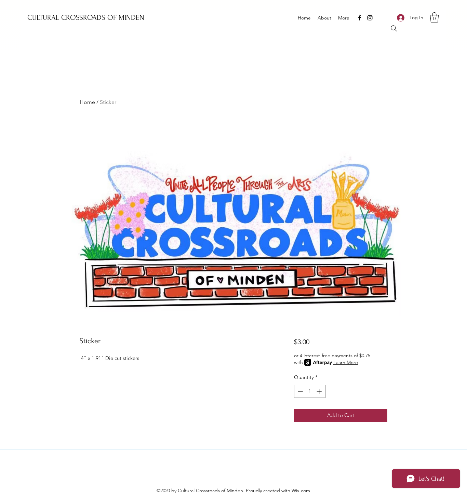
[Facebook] (359, 17)
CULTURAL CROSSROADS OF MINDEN (85, 17)
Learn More (345, 362)
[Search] (394, 28)
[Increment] (319, 391)
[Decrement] (299, 391)
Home (87, 102)
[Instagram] (369, 17)
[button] (434, 17)
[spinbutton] (309, 391)
